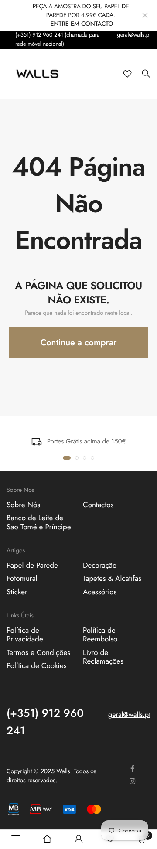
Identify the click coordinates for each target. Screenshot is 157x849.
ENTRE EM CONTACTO (81, 24)
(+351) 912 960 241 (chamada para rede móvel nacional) (57, 39)
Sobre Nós (23, 505)
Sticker (17, 591)
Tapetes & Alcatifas (112, 578)
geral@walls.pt (133, 35)
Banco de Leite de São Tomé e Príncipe (39, 522)
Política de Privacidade (25, 634)
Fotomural (22, 578)
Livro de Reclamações (103, 656)
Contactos (98, 505)
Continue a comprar (79, 342)
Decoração (99, 565)
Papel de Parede (32, 565)
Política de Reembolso (100, 634)
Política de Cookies (37, 666)
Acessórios (99, 591)
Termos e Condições (38, 652)
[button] (67, 458)
